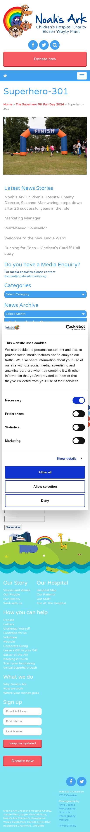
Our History (11, 599)
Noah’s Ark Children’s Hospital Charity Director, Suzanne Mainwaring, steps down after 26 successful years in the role (43, 202)
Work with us (12, 603)
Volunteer (10, 637)
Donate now (45, 58)
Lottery (8, 624)
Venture (64, 819)
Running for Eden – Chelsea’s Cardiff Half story (42, 250)
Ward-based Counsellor (25, 228)
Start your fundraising (19, 663)
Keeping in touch (15, 659)
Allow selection (45, 486)
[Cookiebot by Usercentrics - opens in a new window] (66, 327)
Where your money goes (21, 693)
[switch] (79, 413)
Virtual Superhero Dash (20, 668)
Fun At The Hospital (51, 603)
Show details (66, 458)
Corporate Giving (15, 646)
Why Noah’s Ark (14, 684)
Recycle (9, 641)
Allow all (45, 472)
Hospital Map (47, 590)
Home (7, 104)
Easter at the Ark (15, 654)
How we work (13, 688)
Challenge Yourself (16, 628)
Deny (45, 500)
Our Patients (46, 594)
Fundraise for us (15, 633)
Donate (8, 620)
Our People (11, 594)
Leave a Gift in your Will (20, 650)
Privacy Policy (67, 825)
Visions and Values (16, 590)
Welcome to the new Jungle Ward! (35, 238)
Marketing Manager (22, 218)
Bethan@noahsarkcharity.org (25, 276)
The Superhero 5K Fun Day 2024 (40, 104)
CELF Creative (68, 795)
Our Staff (43, 599)
